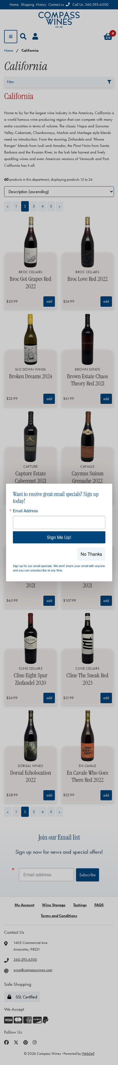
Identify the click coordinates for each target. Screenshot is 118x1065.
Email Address (25, 511)
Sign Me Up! (59, 537)
